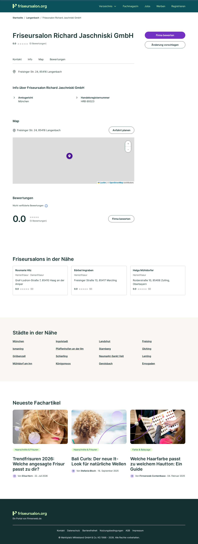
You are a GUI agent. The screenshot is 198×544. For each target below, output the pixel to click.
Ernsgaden (148, 363)
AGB (128, 530)
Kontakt (61, 530)
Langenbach (32, 17)
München (18, 341)
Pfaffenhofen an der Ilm (70, 348)
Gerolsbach (106, 363)
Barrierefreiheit (89, 530)
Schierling (62, 356)
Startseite (18, 17)
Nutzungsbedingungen (111, 530)
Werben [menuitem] (160, 6)
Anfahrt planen (121, 130)
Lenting (146, 356)
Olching (146, 348)
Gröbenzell (19, 356)
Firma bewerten (121, 218)
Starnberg (105, 348)
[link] (40, 280)
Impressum (138, 530)
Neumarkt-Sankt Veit (111, 356)
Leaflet (103, 182)
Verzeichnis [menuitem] (105, 6)
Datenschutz (73, 530)
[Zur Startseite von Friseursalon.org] (30, 6)
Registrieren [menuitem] (178, 6)
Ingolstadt (62, 341)
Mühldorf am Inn (22, 363)
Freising (147, 341)
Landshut (104, 341)
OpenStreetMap (116, 182)
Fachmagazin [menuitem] (130, 6)
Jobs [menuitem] (147, 6)
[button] (69, 157)
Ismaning (18, 348)
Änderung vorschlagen (165, 44)
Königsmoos (63, 363)
